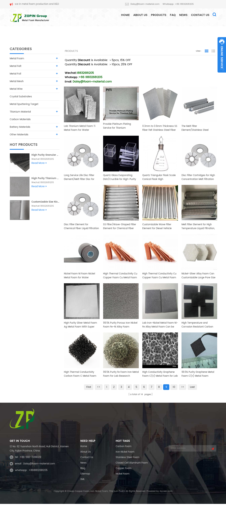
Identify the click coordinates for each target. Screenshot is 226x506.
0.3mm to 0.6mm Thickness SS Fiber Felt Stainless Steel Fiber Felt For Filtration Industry (159, 128)
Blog (82, 468)
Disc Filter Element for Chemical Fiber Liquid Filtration (81, 226)
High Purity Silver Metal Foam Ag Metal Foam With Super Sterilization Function (80, 325)
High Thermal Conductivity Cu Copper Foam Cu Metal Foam (120, 276)
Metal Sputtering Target (24, 104)
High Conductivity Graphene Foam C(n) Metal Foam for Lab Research (160, 374)
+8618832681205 (38, 470)
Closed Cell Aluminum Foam (132, 463)
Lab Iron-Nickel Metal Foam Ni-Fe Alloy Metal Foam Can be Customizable (160, 325)
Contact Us (200, 15)
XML (82, 479)
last (192, 387)
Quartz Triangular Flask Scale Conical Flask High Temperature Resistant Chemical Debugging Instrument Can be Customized (159, 177)
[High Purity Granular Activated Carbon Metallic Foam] (20, 163)
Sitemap (85, 474)
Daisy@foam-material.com (144, 4)
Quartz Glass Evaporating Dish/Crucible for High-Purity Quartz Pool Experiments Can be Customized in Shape (119, 177)
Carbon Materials (20, 119)
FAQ (173, 15)
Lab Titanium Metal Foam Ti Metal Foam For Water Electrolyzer (79, 128)
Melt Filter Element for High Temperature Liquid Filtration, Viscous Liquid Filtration (198, 227)
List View (213, 51)
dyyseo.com (166, 491)
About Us (140, 15)
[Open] (222, 55)
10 (174, 387)
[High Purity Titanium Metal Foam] (20, 187)
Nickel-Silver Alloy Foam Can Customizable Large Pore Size (198, 276)
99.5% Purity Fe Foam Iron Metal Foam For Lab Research (121, 374)
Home (83, 446)
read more (38, 163)
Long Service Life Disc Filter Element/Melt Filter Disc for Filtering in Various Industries (80, 177)
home (125, 15)
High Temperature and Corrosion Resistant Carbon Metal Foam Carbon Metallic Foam (198, 325)
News (183, 15)
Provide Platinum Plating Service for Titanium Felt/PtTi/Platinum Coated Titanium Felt (118, 126)
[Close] (222, 74)
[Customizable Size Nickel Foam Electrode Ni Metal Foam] (20, 210)
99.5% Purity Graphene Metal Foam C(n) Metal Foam (198, 374)
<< (98, 387)
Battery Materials (20, 127)
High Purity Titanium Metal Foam (45, 178)
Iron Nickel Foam (125, 452)
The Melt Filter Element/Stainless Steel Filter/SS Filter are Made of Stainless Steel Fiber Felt (197, 128)
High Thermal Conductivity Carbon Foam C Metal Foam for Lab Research (80, 374)
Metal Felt (15, 66)
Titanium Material (20, 112)
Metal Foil (15, 74)
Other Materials (19, 135)
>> (182, 387)
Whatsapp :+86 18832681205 (178, 4)
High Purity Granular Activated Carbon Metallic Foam (45, 155)
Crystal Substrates (21, 96)
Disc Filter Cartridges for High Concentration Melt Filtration (198, 177)
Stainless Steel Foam (127, 457)
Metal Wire (16, 89)
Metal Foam (17, 58)
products (158, 15)
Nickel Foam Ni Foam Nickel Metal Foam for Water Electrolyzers (79, 276)
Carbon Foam (123, 446)
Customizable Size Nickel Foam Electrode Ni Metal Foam (45, 202)
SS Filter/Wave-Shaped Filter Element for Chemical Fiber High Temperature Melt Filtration (119, 227)
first (88, 387)
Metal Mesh (17, 81)
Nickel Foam (122, 474)
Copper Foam (123, 468)
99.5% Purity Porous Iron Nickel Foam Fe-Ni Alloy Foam (120, 325)
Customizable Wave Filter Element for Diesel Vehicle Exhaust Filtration (157, 227)
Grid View (206, 51)
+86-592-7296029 (30, 457)
